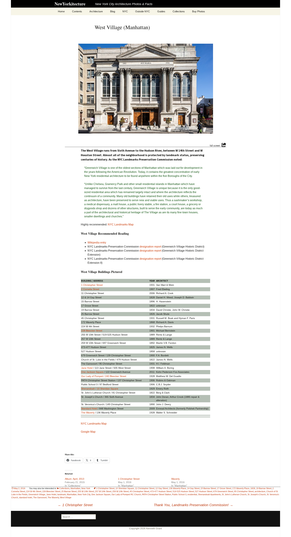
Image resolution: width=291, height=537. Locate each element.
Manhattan (72, 494)
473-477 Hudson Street (161, 491)
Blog (112, 11)
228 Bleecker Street (51, 491)
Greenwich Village (36, 494)
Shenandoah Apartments (209, 494)
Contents (77, 11)
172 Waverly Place (240, 488)
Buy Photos (198, 11)
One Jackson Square (100, 494)
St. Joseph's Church (257, 494)
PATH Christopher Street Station (156, 494)
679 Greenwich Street (223, 491)
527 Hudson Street (203, 491)
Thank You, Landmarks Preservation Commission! (193, 505)
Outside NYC (142, 11)
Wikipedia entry (97, 242)
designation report (150, 246)
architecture (260, 491)
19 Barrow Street (263, 488)
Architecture (96, 11)
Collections (179, 11)
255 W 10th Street (86, 491)
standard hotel (25, 497)
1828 (252, 488)
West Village (65, 497)
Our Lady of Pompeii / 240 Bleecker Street (103, 376)
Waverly (175, 478)
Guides (161, 11)
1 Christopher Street (92, 285)
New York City (84, 494)
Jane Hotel (51, 494)
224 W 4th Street (33, 491)
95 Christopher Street (244, 491)
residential (192, 494)
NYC (125, 11)
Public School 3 (179, 494)
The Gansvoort (40, 497)
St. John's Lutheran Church (234, 494)
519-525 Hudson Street (183, 491)
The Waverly (53, 497)
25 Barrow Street (69, 491)
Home (61, 11)
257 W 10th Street (103, 491)
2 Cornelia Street (90, 289)
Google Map (88, 431)
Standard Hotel (89, 408)
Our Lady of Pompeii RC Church (126, 494)
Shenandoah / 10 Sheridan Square (99, 388)
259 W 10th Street (120, 491)
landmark (61, 494)
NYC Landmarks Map (121, 224)
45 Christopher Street (139, 491)
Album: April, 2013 (74, 478)
